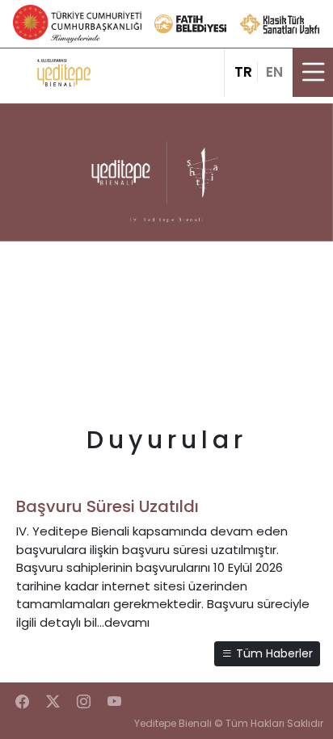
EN (274, 72)
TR (243, 72)
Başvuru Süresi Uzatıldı (107, 506)
